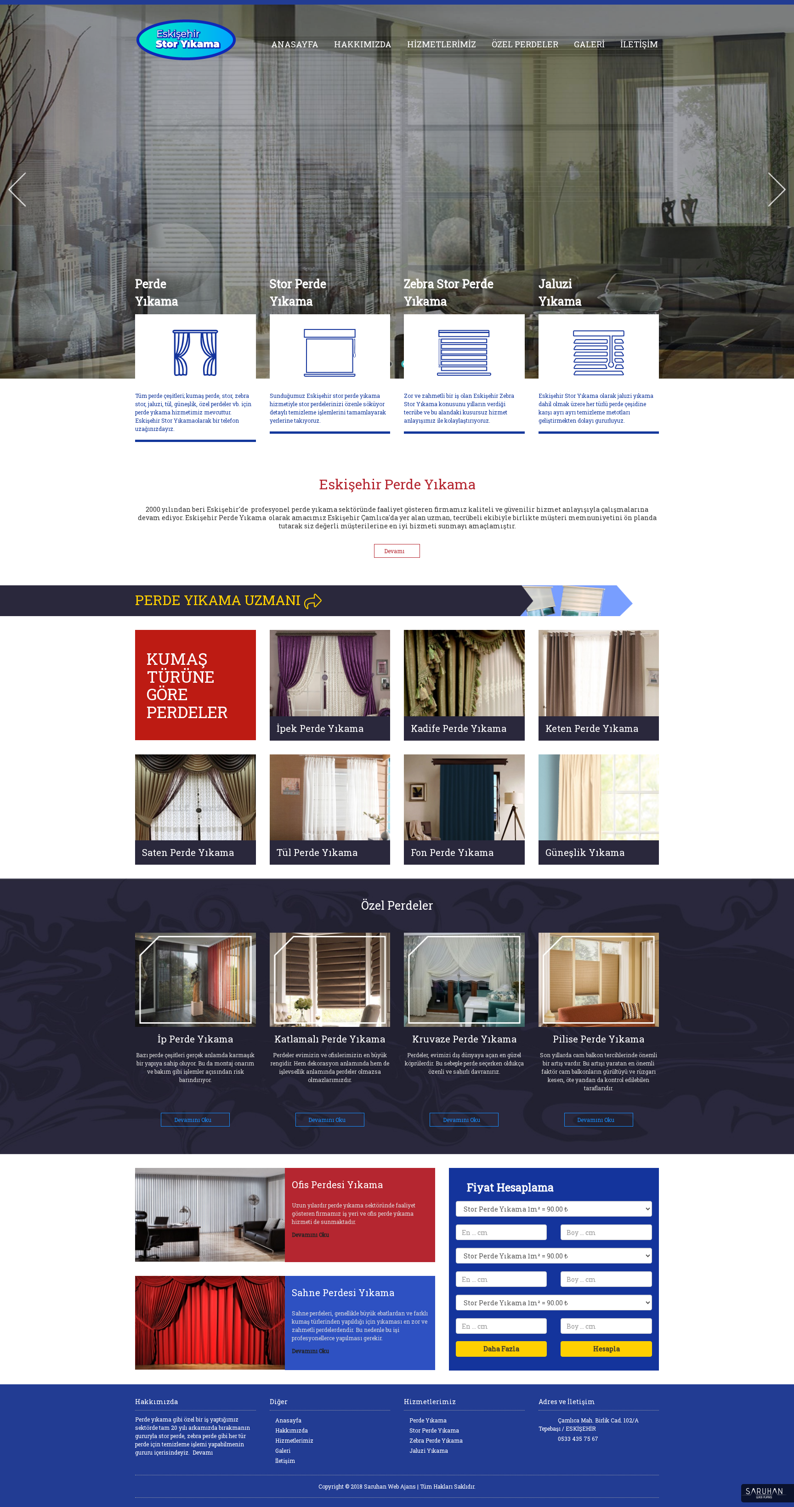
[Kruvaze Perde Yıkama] (330, 980)
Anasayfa (287, 1420)
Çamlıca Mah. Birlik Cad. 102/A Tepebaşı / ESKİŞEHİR (589, 1424)
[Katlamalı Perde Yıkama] (196, 980)
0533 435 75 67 (577, 1438)
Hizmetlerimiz (293, 1440)
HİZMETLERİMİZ (441, 44)
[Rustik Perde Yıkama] (599, 980)
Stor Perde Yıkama (433, 1430)
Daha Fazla (501, 1348)
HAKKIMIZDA (362, 44)
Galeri (282, 1450)
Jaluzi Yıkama (428, 1450)
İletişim (284, 1460)
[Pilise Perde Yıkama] (464, 980)
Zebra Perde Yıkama (435, 1440)
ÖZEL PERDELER (525, 44)
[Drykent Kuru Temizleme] (195, 39)
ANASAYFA (294, 44)
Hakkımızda (291, 1430)
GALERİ (589, 44)
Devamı (395, 551)
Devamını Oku (193, 1119)
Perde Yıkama (427, 1420)
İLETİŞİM (639, 44)
